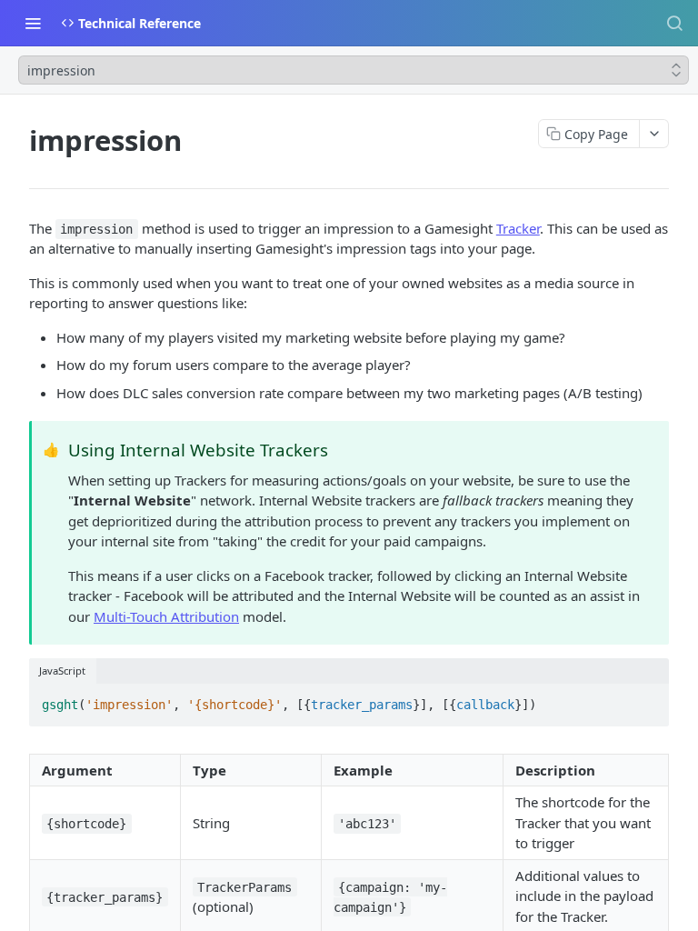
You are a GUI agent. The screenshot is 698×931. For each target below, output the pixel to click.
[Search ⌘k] (674, 22)
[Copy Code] (647, 699)
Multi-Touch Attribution (166, 616)
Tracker (518, 228)
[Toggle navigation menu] (32, 22)
